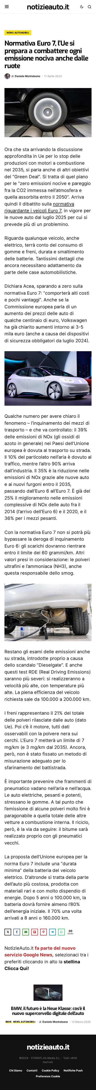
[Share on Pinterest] (43, 932)
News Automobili (18, 32)
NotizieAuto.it (48, 7)
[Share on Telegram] (52, 932)
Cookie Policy (50, 1070)
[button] (6, 6)
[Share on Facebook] (16, 932)
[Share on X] (7, 932)
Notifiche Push (73, 1070)
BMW (9, 1021)
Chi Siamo (15, 1070)
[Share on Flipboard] (34, 932)
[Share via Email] (25, 932)
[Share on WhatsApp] (61, 932)
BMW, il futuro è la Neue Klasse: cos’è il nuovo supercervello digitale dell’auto (48, 1011)
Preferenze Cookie (48, 1076)
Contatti (32, 1070)
